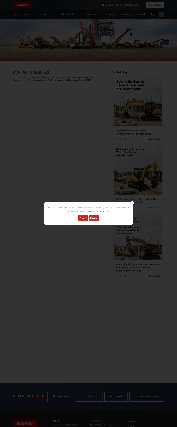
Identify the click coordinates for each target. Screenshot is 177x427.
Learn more (104, 211)
